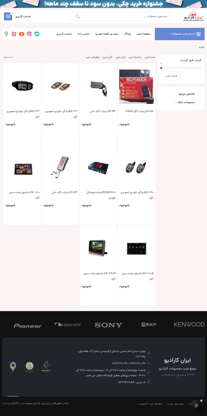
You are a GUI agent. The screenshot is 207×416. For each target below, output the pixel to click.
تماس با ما (84, 34)
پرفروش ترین (92, 57)
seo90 (15, 403)
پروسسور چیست (175, 404)
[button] (8, 16)
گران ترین (107, 57)
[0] (161, 68)
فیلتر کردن (171, 76)
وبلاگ (127, 34)
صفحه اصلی (143, 34)
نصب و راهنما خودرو (106, 34)
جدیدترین (150, 57)
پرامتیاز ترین (135, 57)
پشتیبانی (6, 403)
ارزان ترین (120, 57)
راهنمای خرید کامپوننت (150, 404)
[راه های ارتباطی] (196, 405)
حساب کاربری (64, 34)
